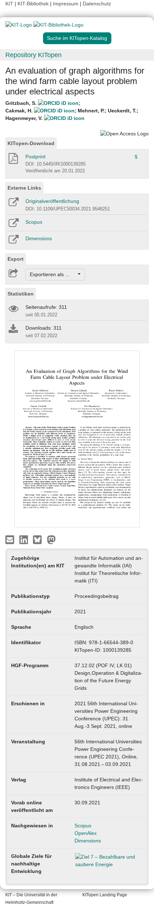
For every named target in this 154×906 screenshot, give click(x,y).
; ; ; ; (71, 110)
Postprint (35, 156)
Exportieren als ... (53, 274)
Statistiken (21, 294)
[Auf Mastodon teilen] (51, 539)
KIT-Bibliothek (34, 3)
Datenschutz (97, 3)
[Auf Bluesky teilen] (39, 539)
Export (16, 259)
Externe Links (24, 188)
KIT (9, 3)
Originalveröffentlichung (52, 201)
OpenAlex (85, 833)
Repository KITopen (33, 55)
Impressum (65, 3)
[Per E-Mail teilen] (10, 539)
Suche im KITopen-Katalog (77, 38)
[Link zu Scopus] (13, 225)
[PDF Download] (13, 160)
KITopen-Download (31, 143)
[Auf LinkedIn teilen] (24, 539)
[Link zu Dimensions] (13, 242)
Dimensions (38, 238)
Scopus (33, 222)
